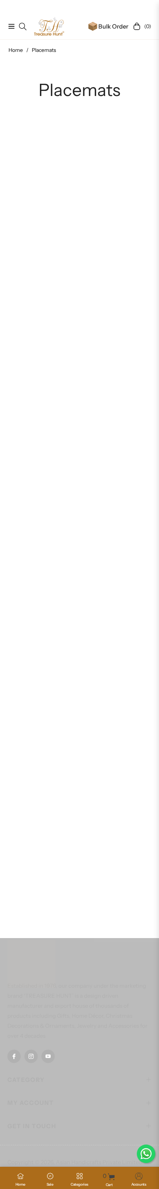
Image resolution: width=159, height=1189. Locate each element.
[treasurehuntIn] (49, 26)
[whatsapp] (146, 1154)
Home (16, 50)
